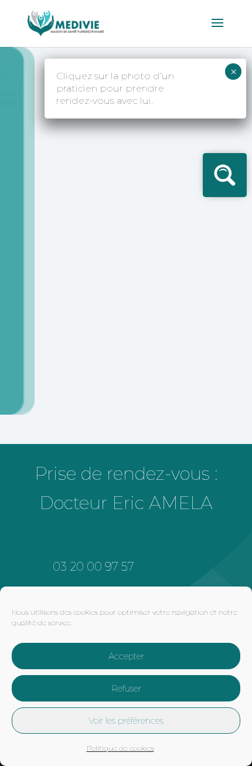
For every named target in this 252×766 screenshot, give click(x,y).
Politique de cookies (120, 748)
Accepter (126, 656)
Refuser (126, 688)
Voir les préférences (126, 720)
